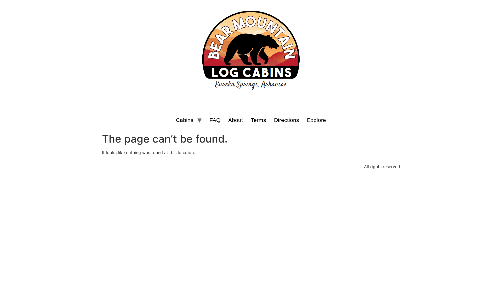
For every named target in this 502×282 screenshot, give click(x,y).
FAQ (214, 120)
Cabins (184, 120)
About (235, 120)
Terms (258, 120)
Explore (316, 120)
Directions (286, 120)
